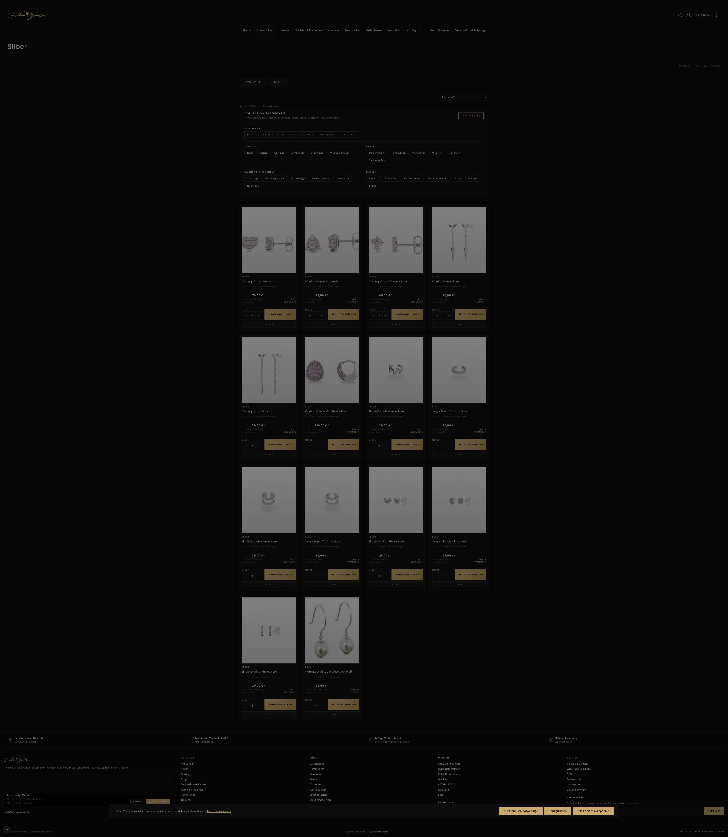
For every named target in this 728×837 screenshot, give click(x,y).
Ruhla (458, 178)
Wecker (436, 152)
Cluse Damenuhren (449, 763)
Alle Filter (473, 115)
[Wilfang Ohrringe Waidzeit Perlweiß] (332, 630)
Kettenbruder (412, 178)
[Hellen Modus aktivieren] (7, 829)
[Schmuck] (265, 30)
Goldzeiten (444, 789)
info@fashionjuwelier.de (16, 812)
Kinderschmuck (320, 178)
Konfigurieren (558, 811)
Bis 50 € (251, 134)
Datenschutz (574, 779)
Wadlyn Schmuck (339, 152)
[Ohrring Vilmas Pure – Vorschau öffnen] (482, 222)
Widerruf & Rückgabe (579, 768)
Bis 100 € (268, 134)
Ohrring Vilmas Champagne (388, 281)
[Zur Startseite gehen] (26, 15)
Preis (276, 82)
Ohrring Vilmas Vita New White (325, 411)
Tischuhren (453, 152)
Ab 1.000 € (348, 134)
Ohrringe (279, 152)
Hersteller (249, 82)
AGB (569, 774)
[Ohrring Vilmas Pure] (459, 240)
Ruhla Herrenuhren (449, 774)
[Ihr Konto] (688, 15)
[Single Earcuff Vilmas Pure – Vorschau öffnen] (418, 352)
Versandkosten (271, 106)
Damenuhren (376, 152)
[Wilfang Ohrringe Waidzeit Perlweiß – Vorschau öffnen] (355, 612)
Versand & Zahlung (577, 763)
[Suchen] (680, 15)
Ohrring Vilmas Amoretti (258, 281)
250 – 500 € (306, 134)
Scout (372, 185)
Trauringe (252, 178)
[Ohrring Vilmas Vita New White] (332, 370)
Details (268, 324)
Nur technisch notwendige (521, 811)
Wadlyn (472, 178)
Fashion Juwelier (438, 178)
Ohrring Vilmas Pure (445, 281)
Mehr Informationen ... (219, 811)
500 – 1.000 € (327, 134)
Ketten (264, 152)
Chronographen (319, 794)
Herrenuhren (398, 152)
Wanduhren (418, 152)
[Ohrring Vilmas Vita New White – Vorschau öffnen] (355, 352)
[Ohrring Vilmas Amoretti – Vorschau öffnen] (291, 222)
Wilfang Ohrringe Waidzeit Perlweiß (329, 672)
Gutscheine (342, 178)
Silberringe (317, 152)
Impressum (573, 784)
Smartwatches (377, 160)
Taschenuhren (318, 789)
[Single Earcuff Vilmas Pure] (396, 370)
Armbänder (297, 152)
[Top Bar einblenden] (716, 15)
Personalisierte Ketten (193, 784)
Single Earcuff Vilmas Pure (386, 411)
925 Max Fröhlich (447, 784)
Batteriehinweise (576, 789)
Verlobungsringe (274, 178)
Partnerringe (298, 178)
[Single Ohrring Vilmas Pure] (396, 500)
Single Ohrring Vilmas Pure (386, 541)
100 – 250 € (286, 134)
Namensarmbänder (192, 789)
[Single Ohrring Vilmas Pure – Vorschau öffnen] (418, 482)
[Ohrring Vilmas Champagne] (396, 240)
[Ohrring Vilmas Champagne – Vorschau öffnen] (418, 222)
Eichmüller (391, 178)
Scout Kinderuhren (320, 800)
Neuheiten (253, 185)
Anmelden (714, 810)
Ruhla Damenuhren (449, 768)
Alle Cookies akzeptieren (594, 811)
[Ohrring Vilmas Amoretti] (269, 240)
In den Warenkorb (280, 314)
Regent (373, 178)
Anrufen (138, 801)
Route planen (160, 801)
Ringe (250, 152)
